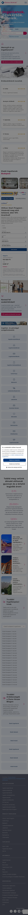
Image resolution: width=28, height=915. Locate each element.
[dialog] (14, 457)
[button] (14, 467)
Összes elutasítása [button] (14, 464)
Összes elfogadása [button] (14, 460)
